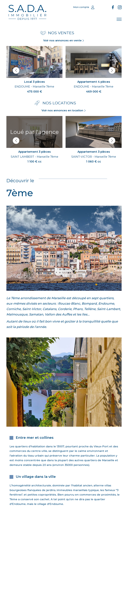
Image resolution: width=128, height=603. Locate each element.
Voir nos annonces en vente (62, 40)
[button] (16, 70)
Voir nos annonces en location (62, 110)
